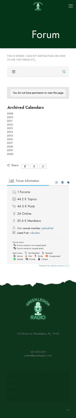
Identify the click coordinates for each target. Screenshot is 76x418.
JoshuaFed (47, 228)
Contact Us (40, 397)
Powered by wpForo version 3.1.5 (54, 265)
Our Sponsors (40, 383)
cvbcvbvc (35, 233)
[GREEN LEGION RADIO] (38, 6)
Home (40, 376)
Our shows (40, 390)
